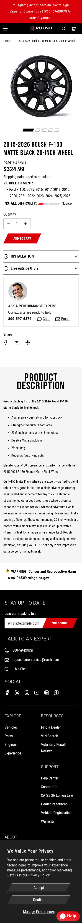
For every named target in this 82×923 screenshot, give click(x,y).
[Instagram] (27, 692)
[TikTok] (56, 692)
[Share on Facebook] (6, 342)
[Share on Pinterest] (28, 342)
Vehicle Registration (56, 812)
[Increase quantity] (25, 224)
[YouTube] (36, 692)
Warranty (47, 821)
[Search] (64, 29)
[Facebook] (7, 692)
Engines (11, 744)
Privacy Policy (39, 875)
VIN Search (49, 736)
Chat (46, 318)
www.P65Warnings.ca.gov (28, 578)
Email (65, 318)
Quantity (9, 214)
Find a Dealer (51, 727)
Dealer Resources (54, 804)
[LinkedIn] (46, 692)
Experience (13, 753)
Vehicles (11, 727)
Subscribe (59, 623)
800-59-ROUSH (23, 650)
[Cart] (74, 29)
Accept (38, 887)
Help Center (50, 778)
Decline (38, 899)
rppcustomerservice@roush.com (36, 660)
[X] (17, 692)
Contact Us (49, 786)
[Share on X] (17, 342)
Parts (9, 736)
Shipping (9, 176)
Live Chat (20, 669)
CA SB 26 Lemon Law (57, 795)
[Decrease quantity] (9, 224)
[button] (28, 130)
